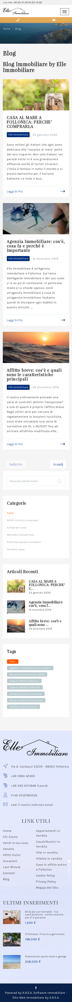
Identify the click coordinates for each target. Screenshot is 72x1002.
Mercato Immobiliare (20, 534)
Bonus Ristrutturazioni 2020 (27, 674)
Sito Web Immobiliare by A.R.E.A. (36, 997)
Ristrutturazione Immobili (24, 542)
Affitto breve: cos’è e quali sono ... (45, 623)
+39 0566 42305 (23, 776)
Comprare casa (16, 527)
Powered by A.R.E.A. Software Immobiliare (35, 993)
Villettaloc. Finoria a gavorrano (45, 934)
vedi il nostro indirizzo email (32, 805)
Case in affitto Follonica (24, 680)
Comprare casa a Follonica (26, 693)
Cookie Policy (45, 875)
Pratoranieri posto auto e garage (46, 956)
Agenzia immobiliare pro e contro (30, 668)
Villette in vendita (49, 858)
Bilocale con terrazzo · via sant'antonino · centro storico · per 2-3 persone (45, 914)
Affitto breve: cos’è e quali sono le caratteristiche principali (34, 374)
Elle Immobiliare (18, 134)
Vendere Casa (15, 549)
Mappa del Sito (47, 887)
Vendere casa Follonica (23, 706)
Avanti (58, 464)
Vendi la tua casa (15, 843)
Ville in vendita (47, 852)
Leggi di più (15, 191)
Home (7, 28)
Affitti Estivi (12, 855)
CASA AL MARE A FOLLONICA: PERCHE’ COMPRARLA (29, 122)
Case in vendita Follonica (25, 687)
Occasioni (10, 861)
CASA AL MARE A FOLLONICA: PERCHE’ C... (47, 584)
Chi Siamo (10, 837)
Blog (6, 879)
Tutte (10, 512)
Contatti (9, 873)
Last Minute (12, 867)
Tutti (13, 661)
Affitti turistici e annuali (23, 520)
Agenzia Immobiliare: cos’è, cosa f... (46, 604)
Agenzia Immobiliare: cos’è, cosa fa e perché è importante (36, 246)
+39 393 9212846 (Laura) (29, 785)
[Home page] (16, 9)
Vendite (8, 849)
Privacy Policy (46, 881)
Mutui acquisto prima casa (26, 700)
